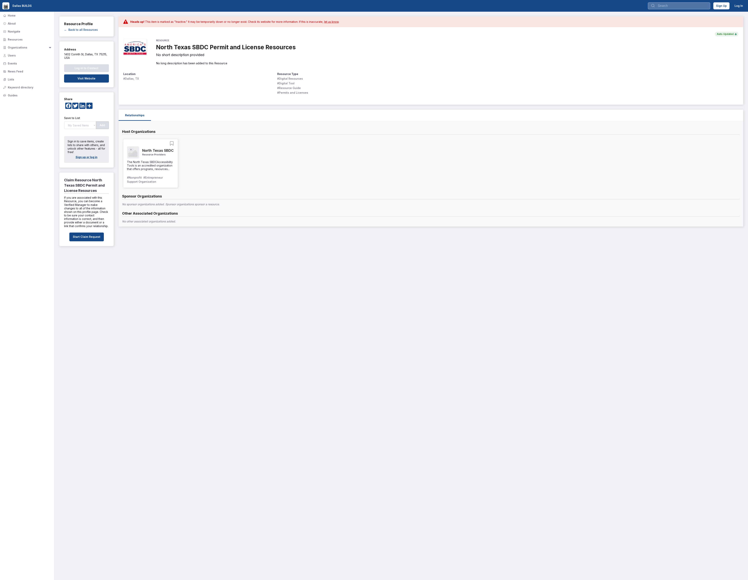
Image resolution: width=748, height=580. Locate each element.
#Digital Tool (286, 83)
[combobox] (679, 5)
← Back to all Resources (81, 29)
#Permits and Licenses (292, 92)
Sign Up (721, 5)
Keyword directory (17, 87)
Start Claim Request (86, 236)
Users (9, 55)
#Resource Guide (289, 88)
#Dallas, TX (131, 78)
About (9, 23)
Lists (8, 79)
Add (102, 125)
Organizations (14, 47)
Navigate (11, 31)
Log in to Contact (86, 68)
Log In (739, 5)
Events (9, 63)
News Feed (12, 71)
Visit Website (86, 78)
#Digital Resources (290, 78)
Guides (10, 95)
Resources (12, 39)
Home (9, 15)
